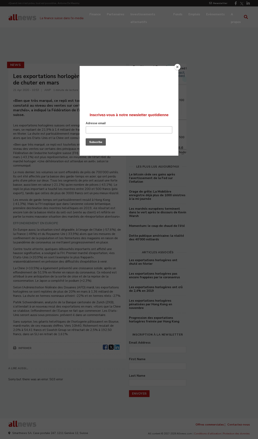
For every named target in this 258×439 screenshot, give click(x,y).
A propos (236, 14)
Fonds (177, 14)
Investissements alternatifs (142, 14)
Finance (95, 14)
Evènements (215, 14)
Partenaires (115, 14)
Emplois (194, 14)
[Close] (177, 67)
